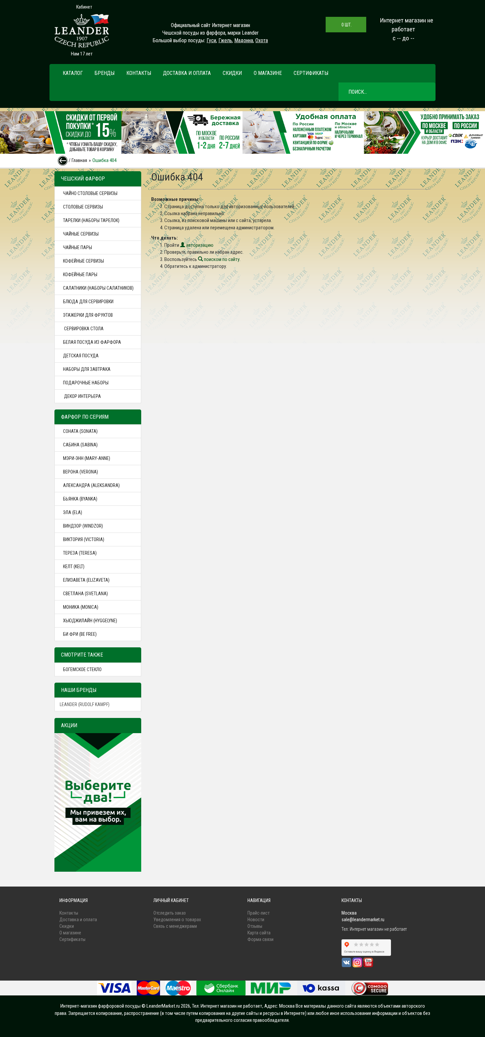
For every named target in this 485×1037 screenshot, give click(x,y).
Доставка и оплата (187, 73)
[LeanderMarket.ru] (81, 31)
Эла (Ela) (72, 512)
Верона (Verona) (80, 471)
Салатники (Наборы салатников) (98, 288)
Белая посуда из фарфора (92, 342)
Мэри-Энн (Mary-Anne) (86, 458)
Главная (79, 160)
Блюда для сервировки (88, 301)
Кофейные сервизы (83, 261)
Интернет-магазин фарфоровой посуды (100, 1006)
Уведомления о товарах (177, 919)
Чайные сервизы (81, 234)
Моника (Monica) (80, 607)
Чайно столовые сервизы (90, 193)
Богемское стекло (82, 669)
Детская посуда (81, 355)
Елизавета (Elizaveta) (86, 580)
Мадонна (243, 40)
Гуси (211, 40)
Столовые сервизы (83, 207)
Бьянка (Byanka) (80, 499)
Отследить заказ (169, 913)
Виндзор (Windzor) (83, 526)
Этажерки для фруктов (88, 315)
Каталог (73, 73)
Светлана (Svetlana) (85, 593)
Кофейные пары (80, 274)
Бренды (104, 73)
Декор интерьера (82, 396)
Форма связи (260, 939)
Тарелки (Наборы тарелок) (91, 220)
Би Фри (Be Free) (80, 634)
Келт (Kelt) (73, 566)
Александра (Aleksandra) (91, 485)
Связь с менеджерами (175, 926)
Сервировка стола (83, 328)
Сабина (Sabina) (80, 444)
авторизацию (199, 245)
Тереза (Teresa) (80, 553)
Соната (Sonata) (80, 431)
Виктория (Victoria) (83, 539)
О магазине (268, 73)
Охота (261, 40)
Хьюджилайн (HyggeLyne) (90, 620)
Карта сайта (259, 932)
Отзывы (254, 926)
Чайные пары (77, 247)
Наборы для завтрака (87, 369)
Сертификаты (311, 73)
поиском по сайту (221, 259)
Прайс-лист (258, 913)
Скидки (232, 73)
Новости (255, 919)
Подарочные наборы (86, 382)
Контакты (138, 73)
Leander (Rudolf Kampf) (85, 704)
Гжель (225, 40)
